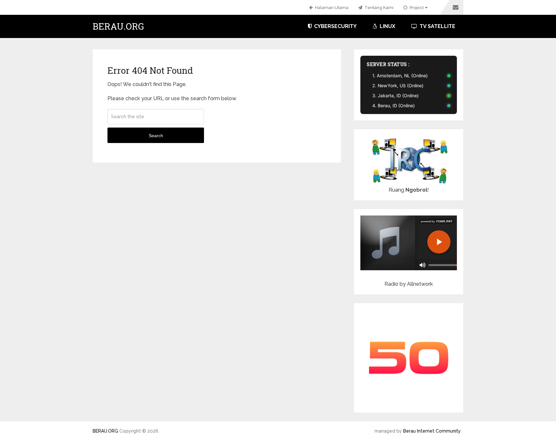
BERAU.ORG (118, 26)
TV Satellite (436, 26)
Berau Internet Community (432, 431)
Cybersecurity (335, 26)
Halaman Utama (331, 7)
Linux (386, 26)
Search (156, 135)
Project (416, 7)
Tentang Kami (379, 7)
